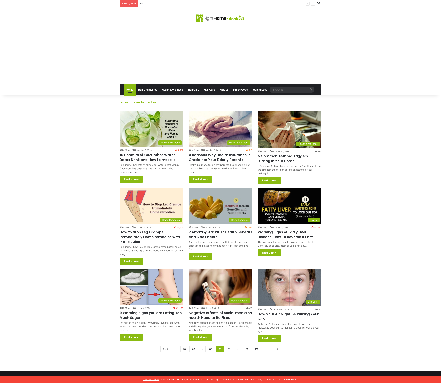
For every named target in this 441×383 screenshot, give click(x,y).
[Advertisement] (220, 53)
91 (229, 349)
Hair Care (209, 89)
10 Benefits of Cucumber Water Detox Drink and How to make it (147, 157)
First (165, 349)
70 (184, 349)
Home (129, 89)
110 (256, 349)
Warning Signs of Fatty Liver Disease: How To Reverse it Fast (285, 234)
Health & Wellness (172, 89)
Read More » (131, 179)
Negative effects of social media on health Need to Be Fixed (220, 315)
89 (210, 349)
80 (193, 349)
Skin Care (193, 89)
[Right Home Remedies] (220, 18)
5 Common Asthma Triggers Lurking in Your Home (283, 158)
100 (246, 349)
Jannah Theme (151, 379)
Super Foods (240, 89)
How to (224, 89)
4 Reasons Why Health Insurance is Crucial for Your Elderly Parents (219, 157)
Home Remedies (147, 89)
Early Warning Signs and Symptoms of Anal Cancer (167, 3)
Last (276, 349)
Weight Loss (260, 89)
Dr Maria (126, 150)
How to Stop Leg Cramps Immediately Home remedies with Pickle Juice (150, 237)
